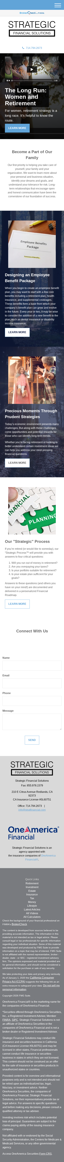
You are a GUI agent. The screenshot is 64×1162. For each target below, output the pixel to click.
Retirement (32, 883)
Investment (32, 887)
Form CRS (45, 1153)
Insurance (32, 894)
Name (6, 657)
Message (8, 710)
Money (32, 902)
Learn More (17, 128)
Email (5, 675)
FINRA (6, 1019)
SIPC (15, 1019)
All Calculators (32, 917)
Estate (32, 891)
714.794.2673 (34, 48)
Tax (32, 898)
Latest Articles (32, 909)
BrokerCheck (19, 924)
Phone (6, 693)
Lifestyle (32, 905)
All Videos (32, 913)
